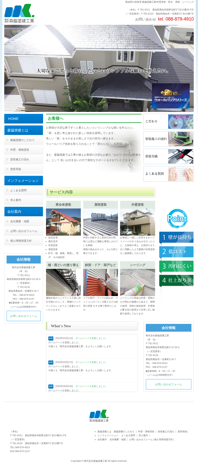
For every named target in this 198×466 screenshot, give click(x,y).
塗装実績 (15, 169)
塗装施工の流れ (19, 159)
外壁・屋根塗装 (19, 149)
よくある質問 (18, 190)
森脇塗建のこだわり (22, 140)
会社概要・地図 (19, 221)
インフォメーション (23, 181)
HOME (13, 119)
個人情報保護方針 (21, 240)
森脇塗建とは (17, 130)
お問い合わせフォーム (168, 384)
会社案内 (14, 212)
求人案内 (15, 200)
